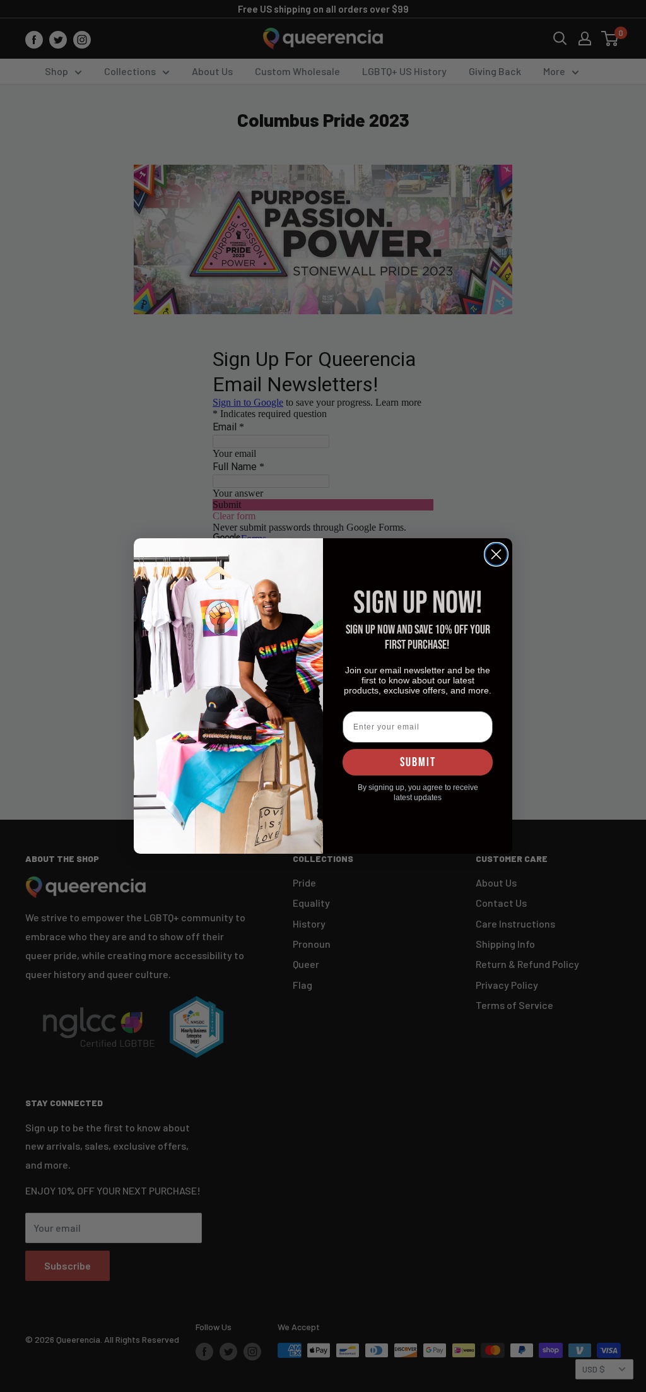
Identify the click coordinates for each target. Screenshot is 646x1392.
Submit (418, 762)
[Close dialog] (496, 554)
